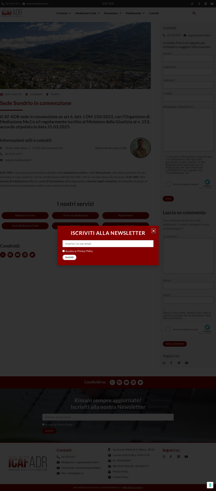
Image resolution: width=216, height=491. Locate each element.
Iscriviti (69, 257)
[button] (153, 231)
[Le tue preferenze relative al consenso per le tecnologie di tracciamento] (210, 485)
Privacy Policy (85, 251)
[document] (108, 245)
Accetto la (70, 251)
